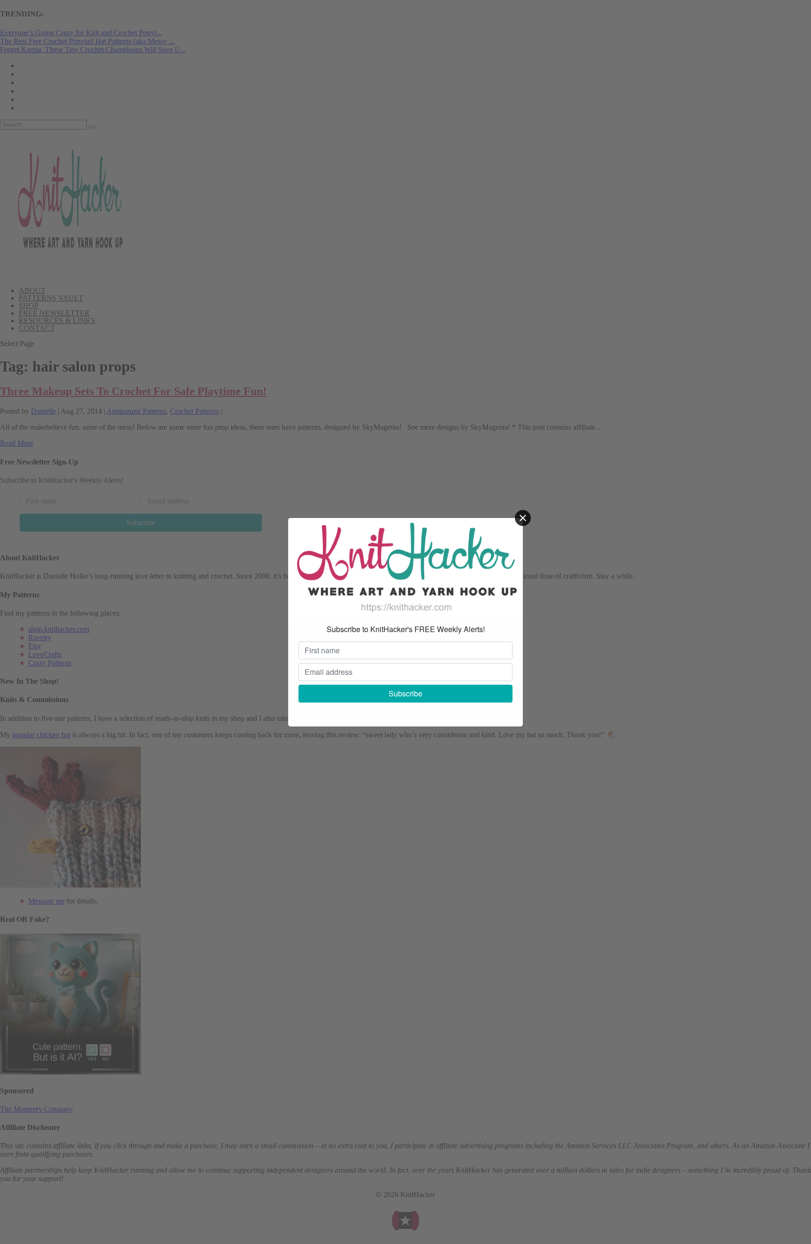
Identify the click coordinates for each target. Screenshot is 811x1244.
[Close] (523, 518)
